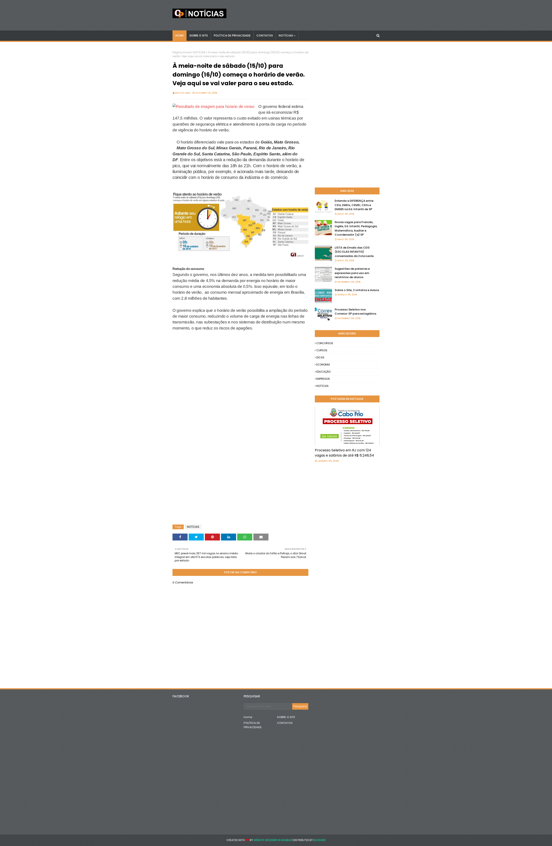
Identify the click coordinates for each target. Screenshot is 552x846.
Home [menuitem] (179, 35)
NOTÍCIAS (199, 52)
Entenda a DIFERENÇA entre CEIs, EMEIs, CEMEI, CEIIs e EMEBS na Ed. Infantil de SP (354, 205)
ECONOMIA (323, 364)
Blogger (320, 840)
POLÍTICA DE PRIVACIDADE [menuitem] (232, 35)
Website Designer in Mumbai (272, 840)
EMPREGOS (323, 379)
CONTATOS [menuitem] (264, 35)
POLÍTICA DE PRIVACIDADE (253, 725)
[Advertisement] (207, 354)
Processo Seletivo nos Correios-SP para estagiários (355, 311)
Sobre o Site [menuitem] (198, 35)
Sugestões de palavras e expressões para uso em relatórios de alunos (352, 273)
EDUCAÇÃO (323, 371)
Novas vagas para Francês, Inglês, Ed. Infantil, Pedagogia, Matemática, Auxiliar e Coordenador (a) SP (356, 228)
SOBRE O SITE (286, 717)
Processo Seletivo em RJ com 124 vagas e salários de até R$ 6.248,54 (344, 453)
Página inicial (181, 52)
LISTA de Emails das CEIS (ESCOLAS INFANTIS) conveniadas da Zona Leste (354, 252)
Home (248, 717)
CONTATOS (285, 723)
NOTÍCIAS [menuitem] (286, 35)
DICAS (320, 357)
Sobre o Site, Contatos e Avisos (357, 290)
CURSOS (321, 350)
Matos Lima (182, 93)
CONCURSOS (324, 343)
